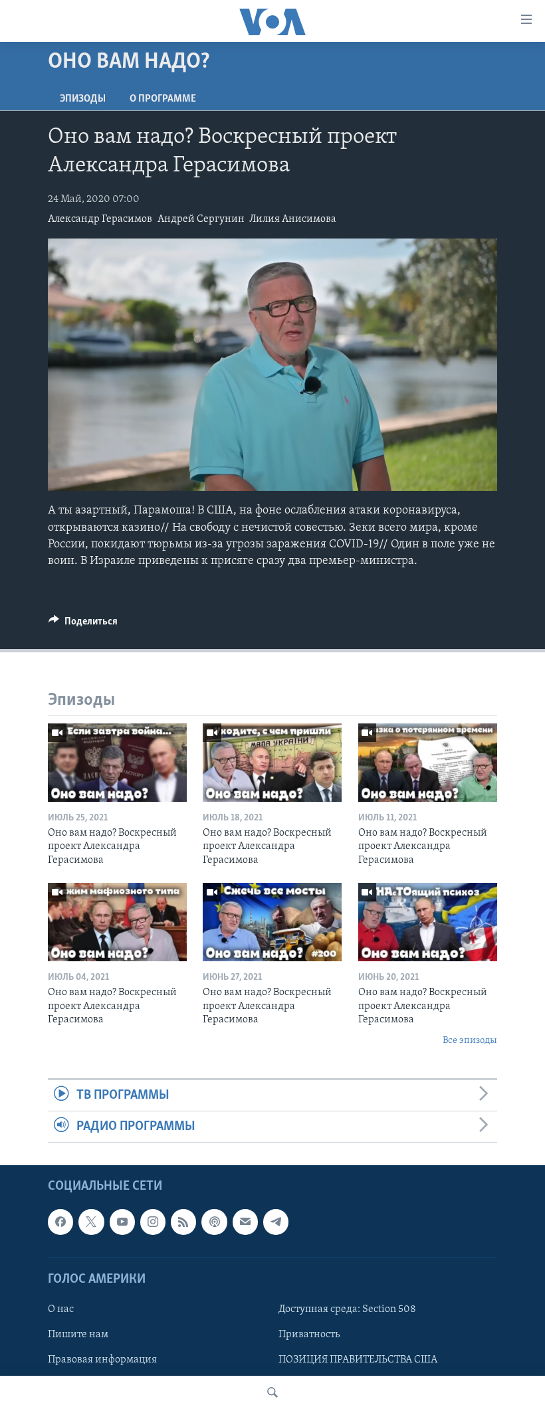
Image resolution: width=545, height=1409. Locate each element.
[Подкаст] (214, 1222)
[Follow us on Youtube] (122, 1222)
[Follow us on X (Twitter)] (91, 1222)
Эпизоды (83, 99)
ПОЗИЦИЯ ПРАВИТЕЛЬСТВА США (357, 1360)
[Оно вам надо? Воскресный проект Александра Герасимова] (117, 762)
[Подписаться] (245, 1222)
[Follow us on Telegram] (275, 1222)
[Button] (83, 624)
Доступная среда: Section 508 (347, 1309)
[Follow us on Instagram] (152, 1222)
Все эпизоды (470, 1041)
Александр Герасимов (100, 219)
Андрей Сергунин (201, 219)
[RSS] (183, 1222)
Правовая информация (102, 1360)
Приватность (309, 1334)
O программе (163, 99)
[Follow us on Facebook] (60, 1222)
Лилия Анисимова (292, 219)
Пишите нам (78, 1334)
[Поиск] (272, 1392)
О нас (61, 1309)
